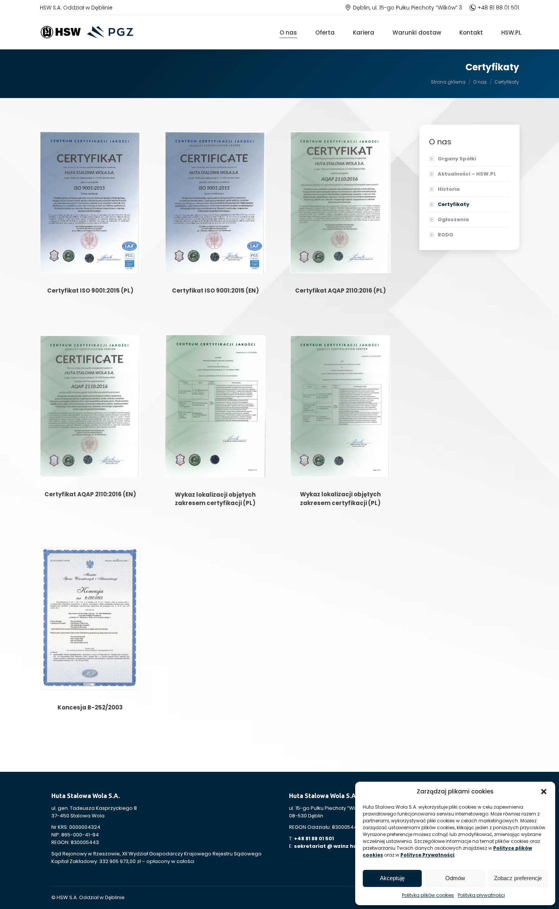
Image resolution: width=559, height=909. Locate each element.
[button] (544, 791)
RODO (445, 234)
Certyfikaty (453, 204)
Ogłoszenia (453, 219)
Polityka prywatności (481, 895)
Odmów (455, 878)
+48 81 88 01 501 (498, 7)
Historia (449, 189)
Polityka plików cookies (428, 895)
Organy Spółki (457, 158)
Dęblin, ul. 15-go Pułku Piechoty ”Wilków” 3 (407, 7)
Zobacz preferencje (518, 878)
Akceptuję (392, 878)
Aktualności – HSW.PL (467, 173)
